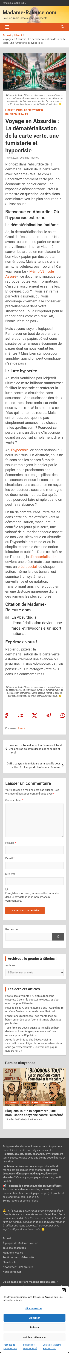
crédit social (27, 566)
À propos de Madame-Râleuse (20, 1243)
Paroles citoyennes (29, 110)
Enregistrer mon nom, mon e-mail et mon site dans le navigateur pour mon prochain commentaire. (32, 897)
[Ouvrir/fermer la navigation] (7, 27)
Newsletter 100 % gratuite (18, 1267)
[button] (63, 1290)
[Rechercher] (58, 937)
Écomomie (12, 1102)
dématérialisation (44, 557)
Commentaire (14, 800)
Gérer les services (33, 1308)
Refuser (34, 1327)
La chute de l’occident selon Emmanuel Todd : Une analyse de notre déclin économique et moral (36, 749)
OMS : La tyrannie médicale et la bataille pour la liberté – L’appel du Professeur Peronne (33, 765)
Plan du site (9, 1262)
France (21, 728)
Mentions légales (13, 1252)
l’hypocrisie (19, 450)
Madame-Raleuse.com (29, 12)
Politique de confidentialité (18, 1257)
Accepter (34, 1317)
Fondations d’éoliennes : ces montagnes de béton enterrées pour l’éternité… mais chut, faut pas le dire (33, 1019)
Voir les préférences (35, 1337)
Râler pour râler (16, 114)
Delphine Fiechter (29, 157)
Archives (10, 965)
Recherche (11, 929)
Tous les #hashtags (14, 1247)
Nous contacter (12, 1271)
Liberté (10, 110)
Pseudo (9, 842)
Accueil (7, 1238)
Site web (10, 874)
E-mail (10, 858)
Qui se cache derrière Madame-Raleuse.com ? (30, 1281)
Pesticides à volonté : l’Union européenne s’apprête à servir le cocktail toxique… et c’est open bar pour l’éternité (32, 999)
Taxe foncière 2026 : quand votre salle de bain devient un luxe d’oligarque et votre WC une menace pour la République (32, 1031)
